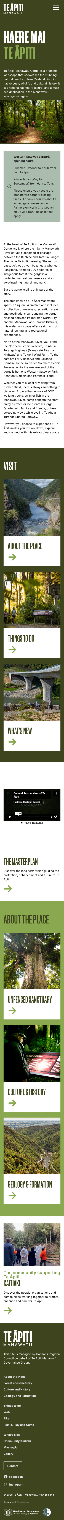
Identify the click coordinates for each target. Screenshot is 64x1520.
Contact (12, 1466)
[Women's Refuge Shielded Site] (47, 1512)
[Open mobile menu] (55, 7)
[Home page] (13, 8)
